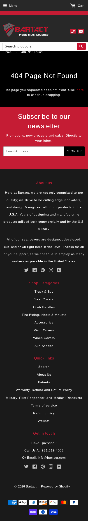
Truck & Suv (44, 291)
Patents (44, 382)
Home (7, 52)
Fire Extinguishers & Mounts (44, 315)
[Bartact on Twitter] (26, 271)
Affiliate (44, 421)
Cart (81, 5)
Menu (13, 5)
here (80, 90)
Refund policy (44, 413)
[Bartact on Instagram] (51, 271)
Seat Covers (44, 299)
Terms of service (44, 405)
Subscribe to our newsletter (44, 121)
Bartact (31, 486)
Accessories (44, 322)
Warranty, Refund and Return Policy (44, 390)
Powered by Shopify (55, 486)
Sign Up (74, 151)
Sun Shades (44, 346)
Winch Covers (44, 338)
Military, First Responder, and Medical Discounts (44, 398)
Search (43, 366)
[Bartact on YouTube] (59, 271)
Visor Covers (44, 330)
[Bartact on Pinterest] (42, 271)
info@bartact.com (52, 457)
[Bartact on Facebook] (34, 271)
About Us (44, 374)
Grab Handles (44, 307)
